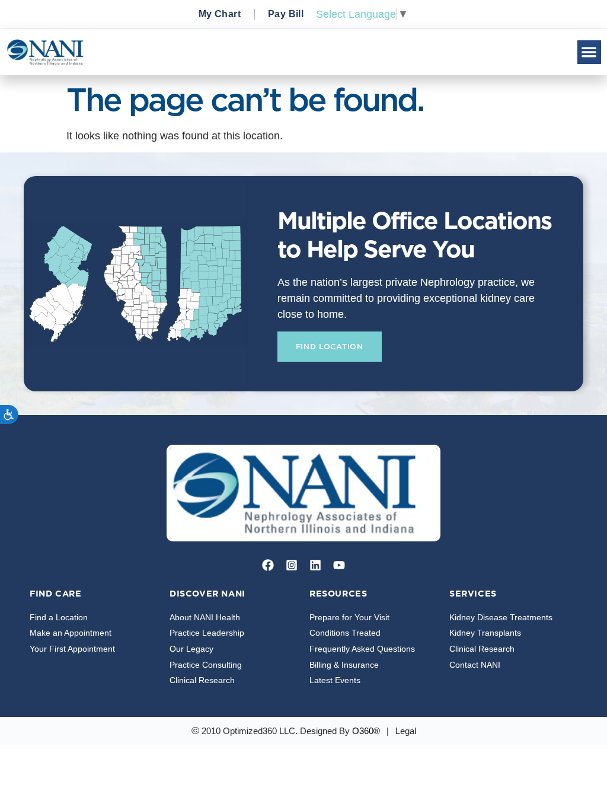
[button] (589, 52)
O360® (366, 731)
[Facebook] (268, 565)
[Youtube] (339, 565)
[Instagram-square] (292, 565)
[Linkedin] (315, 565)
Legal (405, 731)
